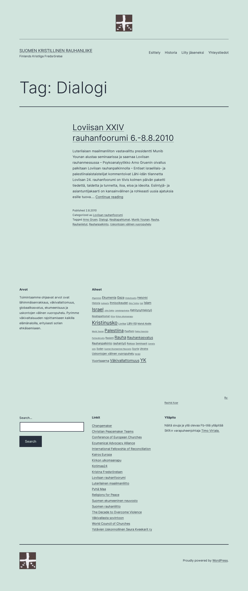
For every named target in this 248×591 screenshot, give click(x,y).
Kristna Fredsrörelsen (107, 472)
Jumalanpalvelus (122, 310)
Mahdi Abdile (144, 323)
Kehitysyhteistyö (141, 310)
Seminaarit (141, 343)
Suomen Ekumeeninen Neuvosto (117, 349)
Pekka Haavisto (141, 331)
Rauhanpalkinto (99, 224)
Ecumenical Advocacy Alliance (113, 443)
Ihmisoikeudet (119, 303)
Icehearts (105, 303)
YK (143, 360)
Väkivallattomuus (124, 360)
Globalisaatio (130, 298)
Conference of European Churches (117, 437)
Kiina (113, 316)
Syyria (135, 348)
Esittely (154, 53)
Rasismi (109, 338)
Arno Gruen (90, 219)
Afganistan (96, 298)
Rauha (155, 219)
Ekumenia (109, 297)
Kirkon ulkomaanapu (124, 316)
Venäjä (137, 354)
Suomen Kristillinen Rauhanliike (55, 50)
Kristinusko (105, 323)
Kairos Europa (102, 454)
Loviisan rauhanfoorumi (108, 215)
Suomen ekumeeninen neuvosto (115, 500)
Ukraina (144, 348)
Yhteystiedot (218, 53)
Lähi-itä (132, 323)
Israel (98, 309)
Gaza (120, 297)
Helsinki (142, 297)
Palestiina (114, 330)
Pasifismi (129, 331)
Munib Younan (141, 219)
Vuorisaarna (100, 360)
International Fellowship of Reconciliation (121, 449)
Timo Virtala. (210, 430)
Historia (171, 53)
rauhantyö (119, 343)
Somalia (151, 344)
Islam (147, 303)
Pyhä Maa (99, 489)
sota (94, 349)
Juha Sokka (109, 310)
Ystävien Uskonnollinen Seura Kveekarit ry (122, 529)
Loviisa (122, 323)
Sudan (100, 348)
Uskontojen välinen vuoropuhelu (130, 224)
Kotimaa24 (99, 466)
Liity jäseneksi (193, 53)
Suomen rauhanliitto (106, 506)
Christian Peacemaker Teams (112, 431)
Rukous (131, 343)
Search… (25, 418)
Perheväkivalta (98, 338)
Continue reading (109, 197)
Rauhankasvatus (140, 338)
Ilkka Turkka (134, 303)
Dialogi (103, 219)
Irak (141, 303)
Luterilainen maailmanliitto (110, 483)
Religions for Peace (105, 495)
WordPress (220, 560)
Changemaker (102, 425)
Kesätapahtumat (119, 219)
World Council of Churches (111, 523)
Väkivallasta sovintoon (108, 518)
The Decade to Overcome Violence (117, 512)
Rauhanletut (80, 224)
